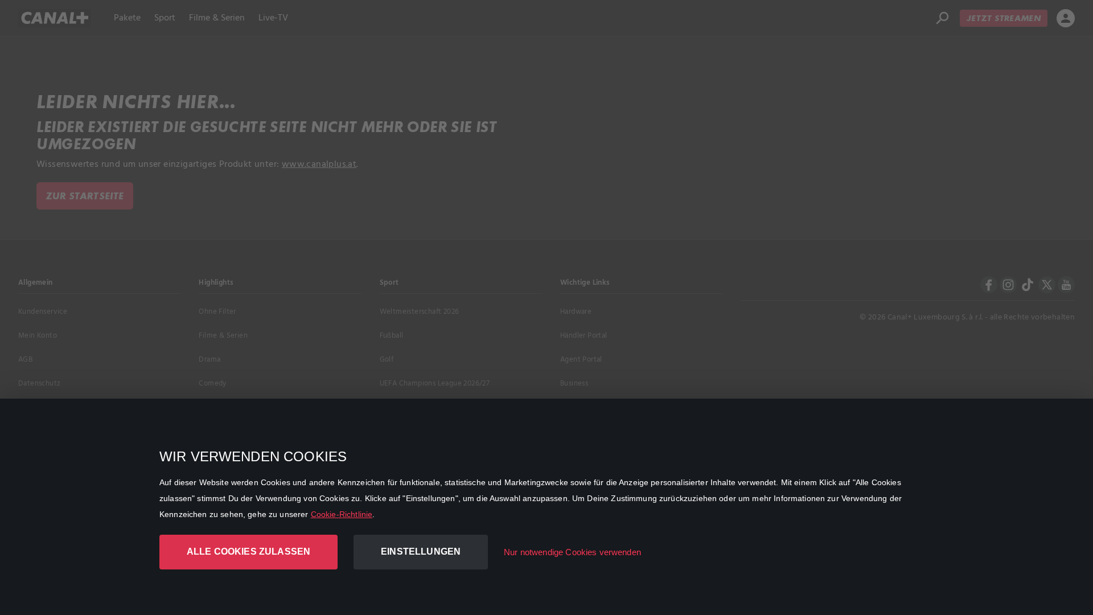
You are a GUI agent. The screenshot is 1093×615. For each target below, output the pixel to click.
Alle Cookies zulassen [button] (248, 551)
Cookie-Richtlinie (342, 514)
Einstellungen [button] (421, 551)
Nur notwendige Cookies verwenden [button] (572, 552)
